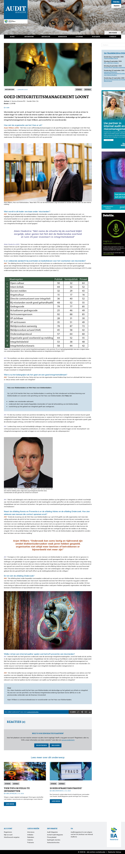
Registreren (41, 745)
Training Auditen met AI (111, 58)
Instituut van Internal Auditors (16, 21)
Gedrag (88, 89)
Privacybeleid (51, 837)
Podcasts (96, 37)
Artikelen (46, 37)
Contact (112, 37)
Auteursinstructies (53, 842)
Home (12, 37)
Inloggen (113, 33)
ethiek (79, 89)
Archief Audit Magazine (55, 835)
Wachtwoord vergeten (11, 837)
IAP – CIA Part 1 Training (111, 63)
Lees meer (10, 804)
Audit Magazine (16, 9)
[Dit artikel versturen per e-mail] (86, 712)
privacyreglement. (68, 740)
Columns (79, 37)
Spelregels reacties (53, 840)
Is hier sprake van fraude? (66, 788)
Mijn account (8, 835)
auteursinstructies (32, 712)
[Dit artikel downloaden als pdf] (90, 712)
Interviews (29, 37)
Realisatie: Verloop (114, 852)
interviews (9, 89)
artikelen (13, 793)
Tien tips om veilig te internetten (17, 790)
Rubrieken (62, 37)
